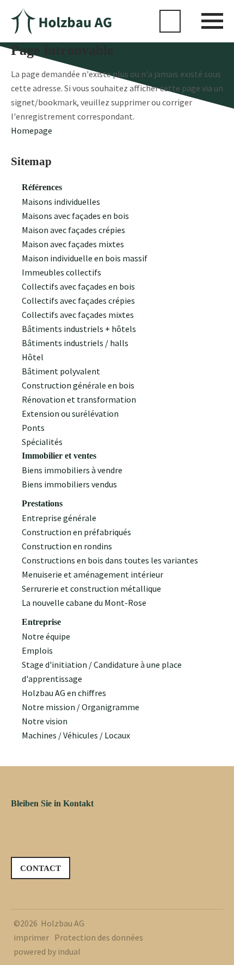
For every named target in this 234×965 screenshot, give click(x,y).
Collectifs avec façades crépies (78, 300)
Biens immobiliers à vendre (72, 470)
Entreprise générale (59, 517)
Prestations (42, 503)
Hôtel (33, 357)
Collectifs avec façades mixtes (78, 314)
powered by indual (47, 951)
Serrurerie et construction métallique (91, 588)
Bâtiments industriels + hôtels (79, 328)
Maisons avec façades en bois (75, 215)
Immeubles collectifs (61, 272)
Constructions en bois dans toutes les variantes (110, 560)
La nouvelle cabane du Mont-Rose (84, 602)
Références (42, 187)
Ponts (33, 427)
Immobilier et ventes (59, 455)
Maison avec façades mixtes (73, 244)
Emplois (37, 650)
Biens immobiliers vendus (69, 484)
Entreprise (41, 621)
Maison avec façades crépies (73, 229)
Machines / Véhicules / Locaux (76, 735)
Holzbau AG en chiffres (64, 692)
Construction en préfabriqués (76, 532)
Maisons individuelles (61, 201)
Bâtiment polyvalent (61, 371)
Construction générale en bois (78, 385)
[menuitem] (122, 187)
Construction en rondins (67, 546)
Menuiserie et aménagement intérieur (92, 574)
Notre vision (44, 721)
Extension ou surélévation (70, 413)
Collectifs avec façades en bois (78, 286)
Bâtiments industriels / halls (75, 342)
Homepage (31, 130)
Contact (40, 868)
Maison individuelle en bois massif (84, 258)
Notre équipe (46, 636)
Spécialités (42, 441)
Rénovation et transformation (79, 399)
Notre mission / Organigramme (80, 706)
